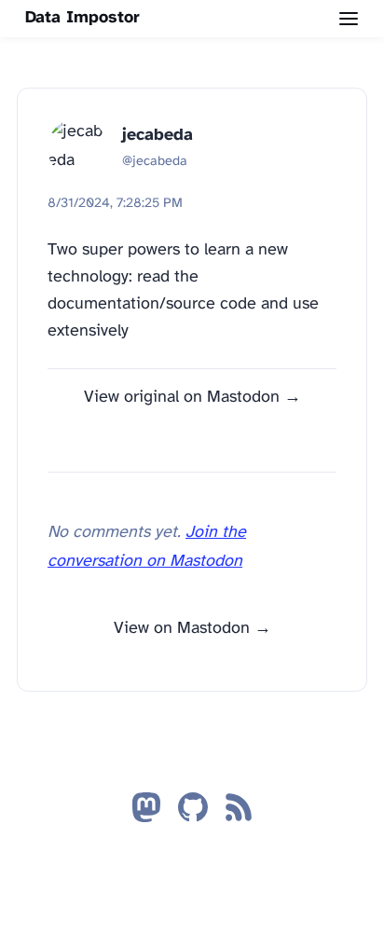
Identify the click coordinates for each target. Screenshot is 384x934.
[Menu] (348, 18)
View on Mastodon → (192, 629)
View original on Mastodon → (192, 397)
